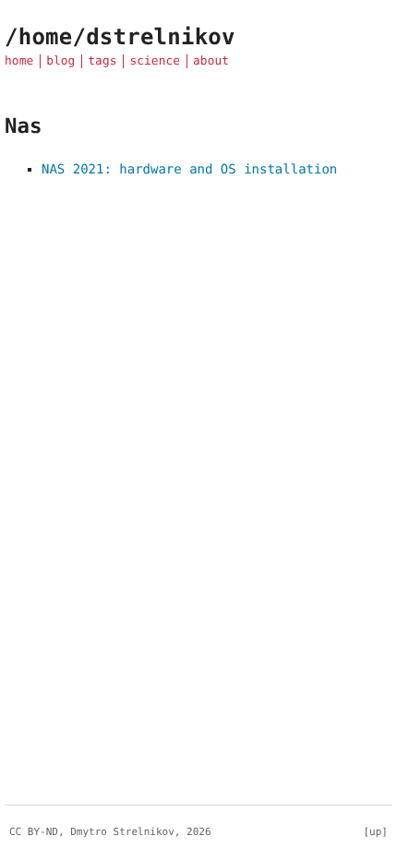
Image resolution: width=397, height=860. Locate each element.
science (154, 61)
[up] (376, 832)
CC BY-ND (33, 832)
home (19, 61)
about (211, 61)
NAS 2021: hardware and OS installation (189, 169)
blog (60, 61)
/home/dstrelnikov (120, 37)
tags (102, 61)
